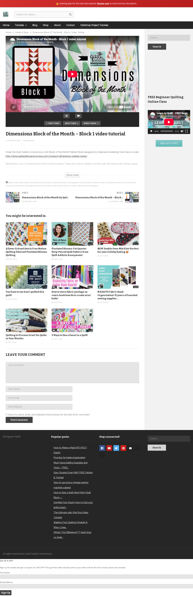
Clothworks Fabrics (60, 183)
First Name (5, 573)
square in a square (70, 186)
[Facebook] (102, 448)
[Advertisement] (169, 72)
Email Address (6, 582)
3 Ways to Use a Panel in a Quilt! (70, 335)
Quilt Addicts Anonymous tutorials (38, 186)
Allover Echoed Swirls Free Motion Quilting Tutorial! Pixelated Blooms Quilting (26, 252)
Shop (45, 25)
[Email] (130, 448)
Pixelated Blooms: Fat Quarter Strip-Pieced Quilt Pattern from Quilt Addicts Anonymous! (70, 252)
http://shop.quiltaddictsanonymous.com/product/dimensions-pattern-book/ (46, 156)
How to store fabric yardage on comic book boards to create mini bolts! (71, 295)
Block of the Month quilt (33, 183)
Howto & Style (28, 140)
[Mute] (182, 131)
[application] (169, 122)
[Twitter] (116, 448)
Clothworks (48, 183)
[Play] (151, 131)
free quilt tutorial (85, 183)
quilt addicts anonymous (115, 183)
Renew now (103, 3)
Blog (34, 25)
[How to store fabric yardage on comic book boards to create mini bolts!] (72, 277)
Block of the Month (16, 183)
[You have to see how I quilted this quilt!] (26, 277)
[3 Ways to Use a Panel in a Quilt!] (72, 320)
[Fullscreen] (186, 131)
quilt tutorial (57, 186)
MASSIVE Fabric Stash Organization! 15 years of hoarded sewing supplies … (117, 295)
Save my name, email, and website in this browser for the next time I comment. (49, 414)
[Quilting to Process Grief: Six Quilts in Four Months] (26, 320)
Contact (70, 25)
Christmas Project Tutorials (94, 25)
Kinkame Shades (99, 183)
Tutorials (20, 25)
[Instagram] (137, 448)
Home (6, 25)
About (57, 25)
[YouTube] (109, 448)
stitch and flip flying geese (88, 186)
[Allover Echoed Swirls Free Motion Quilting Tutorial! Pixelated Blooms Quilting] (26, 234)
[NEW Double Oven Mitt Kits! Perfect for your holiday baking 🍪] (118, 234)
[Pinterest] (123, 448)
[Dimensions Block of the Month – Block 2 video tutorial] (107, 200)
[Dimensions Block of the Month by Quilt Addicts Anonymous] (38, 200)
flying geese (73, 183)
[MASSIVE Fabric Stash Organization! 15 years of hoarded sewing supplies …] (118, 277)
